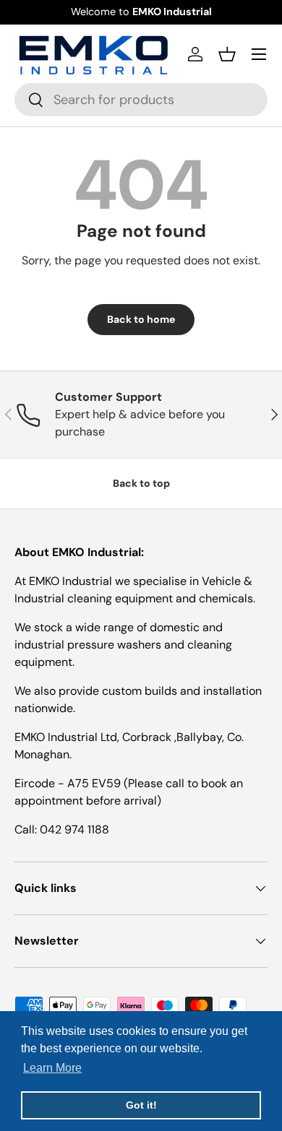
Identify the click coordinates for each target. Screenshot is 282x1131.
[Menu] (259, 54)
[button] (227, 54)
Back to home (141, 319)
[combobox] (141, 99)
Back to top (141, 483)
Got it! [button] (141, 1105)
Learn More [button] (52, 1068)
